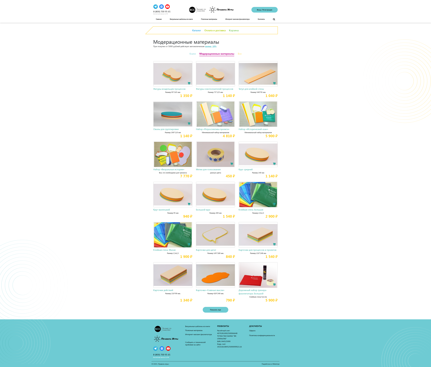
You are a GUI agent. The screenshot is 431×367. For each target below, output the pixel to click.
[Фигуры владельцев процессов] (172, 74)
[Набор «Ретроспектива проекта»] (215, 114)
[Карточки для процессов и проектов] (258, 235)
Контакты (261, 19)
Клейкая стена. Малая (164, 249)
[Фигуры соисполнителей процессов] (215, 74)
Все (240, 53)
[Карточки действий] (172, 275)
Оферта (252, 330)
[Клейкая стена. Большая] (258, 194)
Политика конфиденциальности (262, 335)
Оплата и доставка (215, 30)
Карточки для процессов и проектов (257, 249)
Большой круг (203, 209)
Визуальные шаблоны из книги (181, 19)
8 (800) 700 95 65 (161, 11)
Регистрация (267, 10)
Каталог (196, 30)
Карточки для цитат (206, 249)
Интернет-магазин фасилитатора (237, 19)
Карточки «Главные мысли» (210, 290)
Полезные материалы (209, 19)
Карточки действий (163, 290)
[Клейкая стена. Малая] (172, 235)
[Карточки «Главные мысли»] (215, 275)
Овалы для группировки (166, 129)
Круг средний (246, 169)
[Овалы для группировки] (172, 114)
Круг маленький (161, 209)
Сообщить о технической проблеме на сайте (195, 343)
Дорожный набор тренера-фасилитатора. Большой (253, 292)
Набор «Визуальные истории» (168, 169)
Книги (193, 53)
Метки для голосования (208, 169)
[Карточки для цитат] (215, 235)
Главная (159, 19)
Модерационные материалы (216, 53)
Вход (259, 10)
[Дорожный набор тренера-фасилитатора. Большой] (258, 275)
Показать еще (215, 310)
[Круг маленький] (172, 194)
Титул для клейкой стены (251, 88)
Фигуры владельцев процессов (169, 88)
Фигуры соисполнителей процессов (214, 88)
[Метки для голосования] (215, 154)
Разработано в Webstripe (270, 364)
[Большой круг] (215, 194)
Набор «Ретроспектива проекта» (212, 129)
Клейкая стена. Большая (251, 209)
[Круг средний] (258, 154)
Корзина (234, 30)
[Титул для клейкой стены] (258, 74)
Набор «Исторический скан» (253, 129)
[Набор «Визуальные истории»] (172, 154)
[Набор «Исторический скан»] (258, 114)
